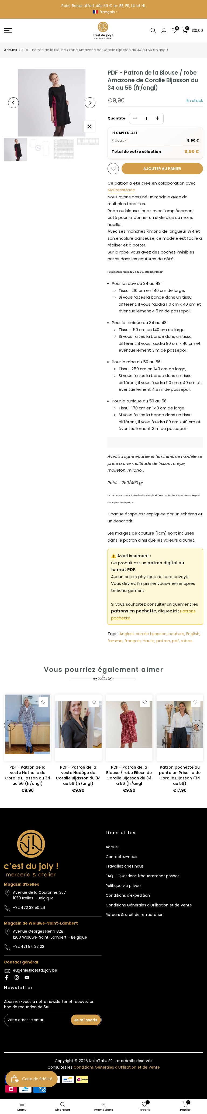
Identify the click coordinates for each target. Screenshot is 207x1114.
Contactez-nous (121, 856)
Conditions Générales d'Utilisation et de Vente (149, 905)
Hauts (148, 640)
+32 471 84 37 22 (28, 946)
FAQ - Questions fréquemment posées (143, 876)
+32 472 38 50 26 (29, 907)
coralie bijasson (151, 633)
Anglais (126, 633)
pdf (175, 640)
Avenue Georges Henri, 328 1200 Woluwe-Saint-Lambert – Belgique (50, 934)
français (133, 640)
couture (176, 633)
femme (115, 640)
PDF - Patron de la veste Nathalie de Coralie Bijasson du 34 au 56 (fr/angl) (27, 775)
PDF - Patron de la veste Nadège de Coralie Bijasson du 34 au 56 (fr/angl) (78, 775)
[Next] (90, 102)
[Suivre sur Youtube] (27, 977)
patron (163, 640)
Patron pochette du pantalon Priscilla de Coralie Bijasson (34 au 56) (179, 775)
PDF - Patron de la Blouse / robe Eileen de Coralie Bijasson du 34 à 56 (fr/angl (129, 775)
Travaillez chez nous (125, 866)
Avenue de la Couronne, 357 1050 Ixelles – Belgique (39, 895)
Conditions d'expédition (128, 895)
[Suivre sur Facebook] (6, 977)
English (192, 633)
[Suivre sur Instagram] (16, 977)
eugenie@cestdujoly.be (35, 970)
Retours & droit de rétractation (135, 914)
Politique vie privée (123, 885)
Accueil (10, 49)
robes (186, 640)
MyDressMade (121, 190)
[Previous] (13, 102)
